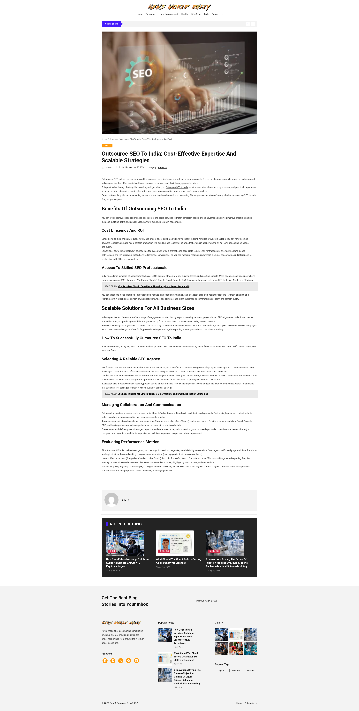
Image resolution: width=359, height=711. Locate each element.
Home (104, 139)
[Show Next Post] (253, 24)
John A (108, 167)
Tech (112, 551)
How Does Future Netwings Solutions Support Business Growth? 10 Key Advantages (127, 563)
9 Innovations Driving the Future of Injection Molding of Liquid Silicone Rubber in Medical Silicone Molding (227, 563)
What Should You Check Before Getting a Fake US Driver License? (186, 656)
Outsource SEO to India (177, 187)
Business (114, 139)
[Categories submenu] (256, 703)
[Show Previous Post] (248, 24)
